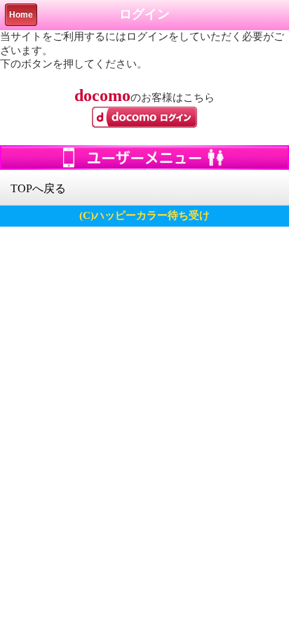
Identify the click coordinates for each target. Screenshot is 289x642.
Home (21, 15)
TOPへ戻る (38, 188)
